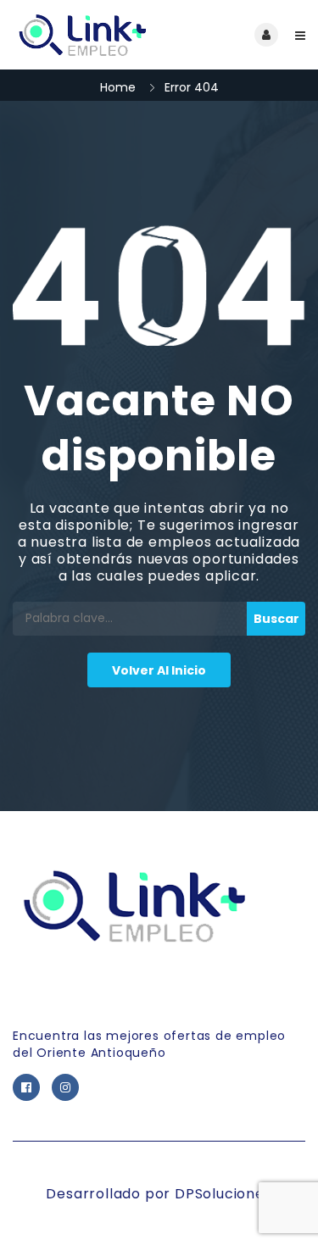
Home (118, 87)
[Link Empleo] (86, 34)
